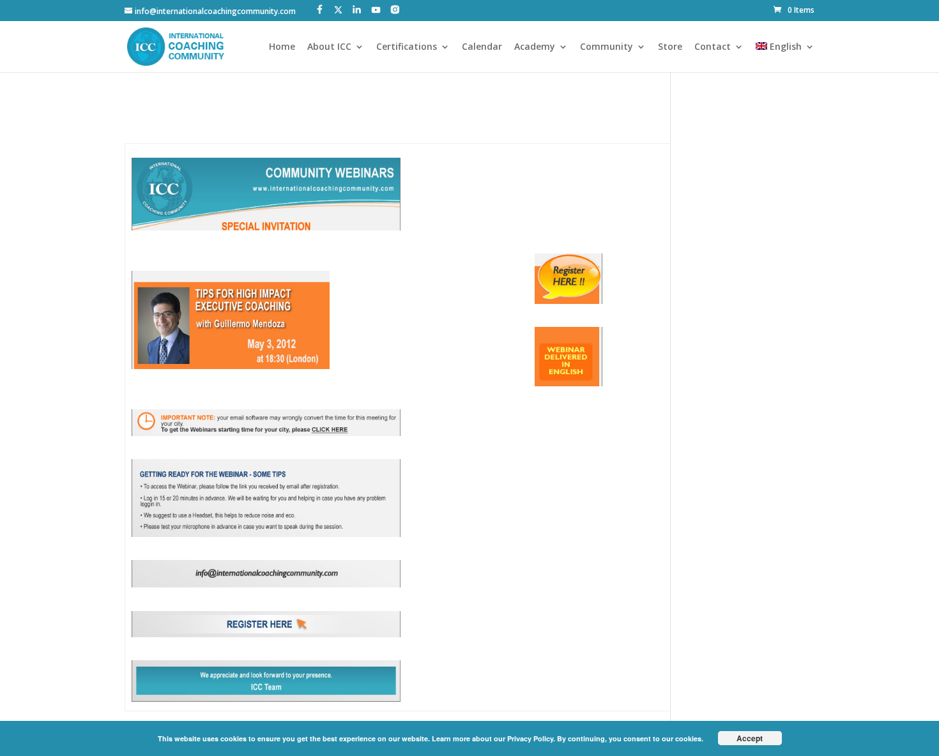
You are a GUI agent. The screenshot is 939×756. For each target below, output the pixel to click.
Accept (750, 738)
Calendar (482, 47)
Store (670, 47)
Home (282, 47)
